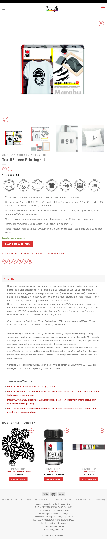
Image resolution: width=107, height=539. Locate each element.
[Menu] (3, 8)
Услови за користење (13, 500)
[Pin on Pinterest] (24, 261)
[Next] (99, 71)
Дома (5, 155)
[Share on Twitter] (14, 261)
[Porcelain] (53, 447)
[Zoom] (5, 119)
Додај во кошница (17, 244)
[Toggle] (5, 279)
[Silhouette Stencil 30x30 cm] (18, 447)
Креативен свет (18, 155)
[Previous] (7, 71)
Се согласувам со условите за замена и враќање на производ (33, 253)
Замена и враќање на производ (89, 500)
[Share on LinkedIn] (29, 261)
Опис (11, 278)
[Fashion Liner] (88, 447)
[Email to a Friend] (19, 261)
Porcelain (53, 472)
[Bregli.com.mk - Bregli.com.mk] (52, 9)
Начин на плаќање (62, 500)
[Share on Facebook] (9, 261)
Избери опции (18, 479)
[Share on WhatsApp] (4, 261)
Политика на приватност (38, 500)
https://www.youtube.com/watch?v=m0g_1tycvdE (31, 386)
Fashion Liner (89, 472)
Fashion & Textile (39, 155)
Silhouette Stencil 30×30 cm (18, 472)
